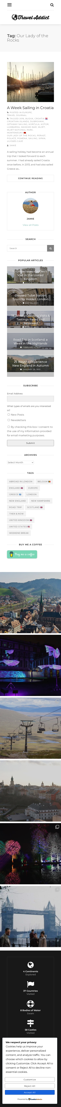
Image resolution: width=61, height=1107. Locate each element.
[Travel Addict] (30, 18)
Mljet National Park (20, 130)
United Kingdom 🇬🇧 (20, 520)
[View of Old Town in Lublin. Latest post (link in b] (30, 791)
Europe (27, 112)
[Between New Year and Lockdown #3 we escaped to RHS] (30, 853)
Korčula (34, 124)
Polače (11, 138)
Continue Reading (30, 178)
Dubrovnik (37, 121)
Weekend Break (19, 533)
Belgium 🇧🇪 (44, 481)
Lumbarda (13, 127)
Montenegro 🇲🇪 (16, 133)
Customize (30, 1079)
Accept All (30, 1092)
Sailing (32, 138)
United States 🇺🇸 (19, 526)
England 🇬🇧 (16, 488)
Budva (29, 118)
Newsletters (18, 420)
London (32, 494)
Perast (41, 135)
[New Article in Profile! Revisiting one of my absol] (30, 728)
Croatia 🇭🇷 (41, 118)
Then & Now (16, 514)
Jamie (13, 145)
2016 (21, 118)
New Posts (17, 414)
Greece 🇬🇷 (15, 494)
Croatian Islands (18, 121)
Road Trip (15, 507)
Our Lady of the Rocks (21, 135)
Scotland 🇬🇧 (35, 507)
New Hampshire (40, 501)
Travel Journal (17, 115)
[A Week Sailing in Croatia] (30, 82)
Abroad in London (20, 481)
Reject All (29, 1086)
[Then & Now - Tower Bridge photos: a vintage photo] (30, 916)
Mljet (41, 127)
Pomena (22, 138)
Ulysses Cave (15, 141)
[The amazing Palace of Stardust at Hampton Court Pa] (30, 665)
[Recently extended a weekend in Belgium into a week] (30, 602)
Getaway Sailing (17, 124)
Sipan (42, 138)
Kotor (45, 124)
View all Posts (30, 224)
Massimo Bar (29, 127)
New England (17, 501)
